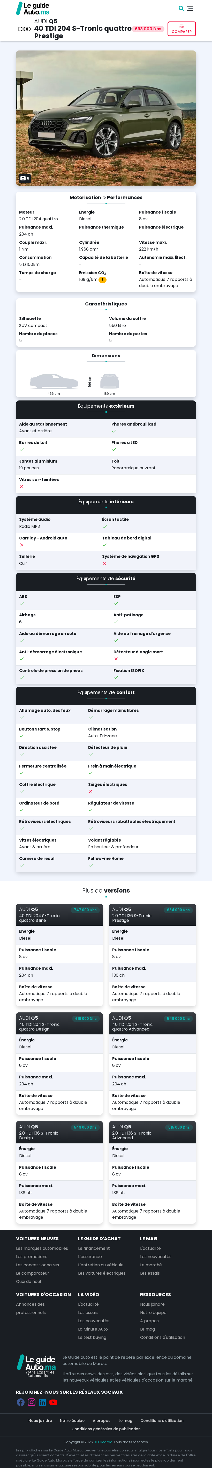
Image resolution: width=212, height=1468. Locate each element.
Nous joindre (152, 1304)
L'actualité (150, 1248)
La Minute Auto (93, 1329)
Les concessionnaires (37, 1265)
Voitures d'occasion (43, 1294)
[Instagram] (31, 1402)
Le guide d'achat (99, 1238)
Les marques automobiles (42, 1248)
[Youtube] (53, 1402)
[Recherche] (181, 8)
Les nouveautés (155, 1257)
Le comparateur (32, 1273)
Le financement (94, 1248)
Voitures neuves (37, 1238)
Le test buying (92, 1337)
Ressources (155, 1294)
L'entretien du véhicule (101, 1265)
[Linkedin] (42, 1402)
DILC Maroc (103, 1442)
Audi (40, 21)
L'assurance (90, 1257)
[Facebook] (20, 1402)
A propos (149, 1321)
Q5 (53, 21)
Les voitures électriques (102, 1273)
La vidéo (88, 1294)
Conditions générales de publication (106, 1429)
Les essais (150, 1273)
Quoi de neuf (28, 1281)
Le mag (148, 1238)
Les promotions (31, 1257)
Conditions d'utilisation (162, 1337)
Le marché (151, 1265)
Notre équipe (153, 1313)
